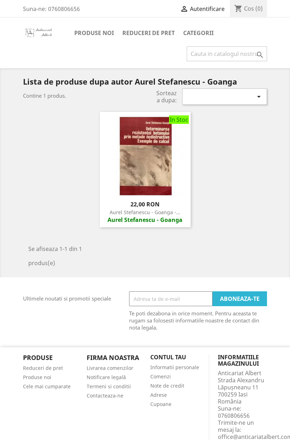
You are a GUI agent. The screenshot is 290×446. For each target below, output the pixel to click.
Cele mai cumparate (47, 386)
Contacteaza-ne (105, 395)
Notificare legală (106, 377)
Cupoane (161, 404)
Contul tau (168, 357)
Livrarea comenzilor (110, 368)
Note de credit (167, 385)
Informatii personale (174, 367)
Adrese (158, 394)
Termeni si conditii (109, 386)
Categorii (198, 33)
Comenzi (160, 376)
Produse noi (94, 33)
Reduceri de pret (148, 33)
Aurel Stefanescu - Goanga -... (145, 212)
